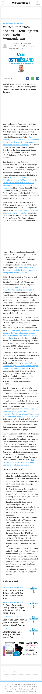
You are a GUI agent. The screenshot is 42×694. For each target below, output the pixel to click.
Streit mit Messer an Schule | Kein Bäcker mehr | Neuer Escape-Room (13, 594)
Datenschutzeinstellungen (28, 689)
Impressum (22, 687)
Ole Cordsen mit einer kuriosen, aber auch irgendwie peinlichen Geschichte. (18, 462)
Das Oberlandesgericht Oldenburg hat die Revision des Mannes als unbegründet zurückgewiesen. (20, 270)
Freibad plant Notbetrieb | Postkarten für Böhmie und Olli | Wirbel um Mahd (14, 609)
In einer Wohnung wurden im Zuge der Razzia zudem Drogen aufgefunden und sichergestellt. (20, 365)
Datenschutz (13, 687)
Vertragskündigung (11, 689)
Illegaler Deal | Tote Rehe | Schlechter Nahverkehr (12, 634)
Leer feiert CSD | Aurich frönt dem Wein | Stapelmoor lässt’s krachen (15, 622)
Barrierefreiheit (32, 687)
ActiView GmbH (31, 691)
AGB (5, 687)
